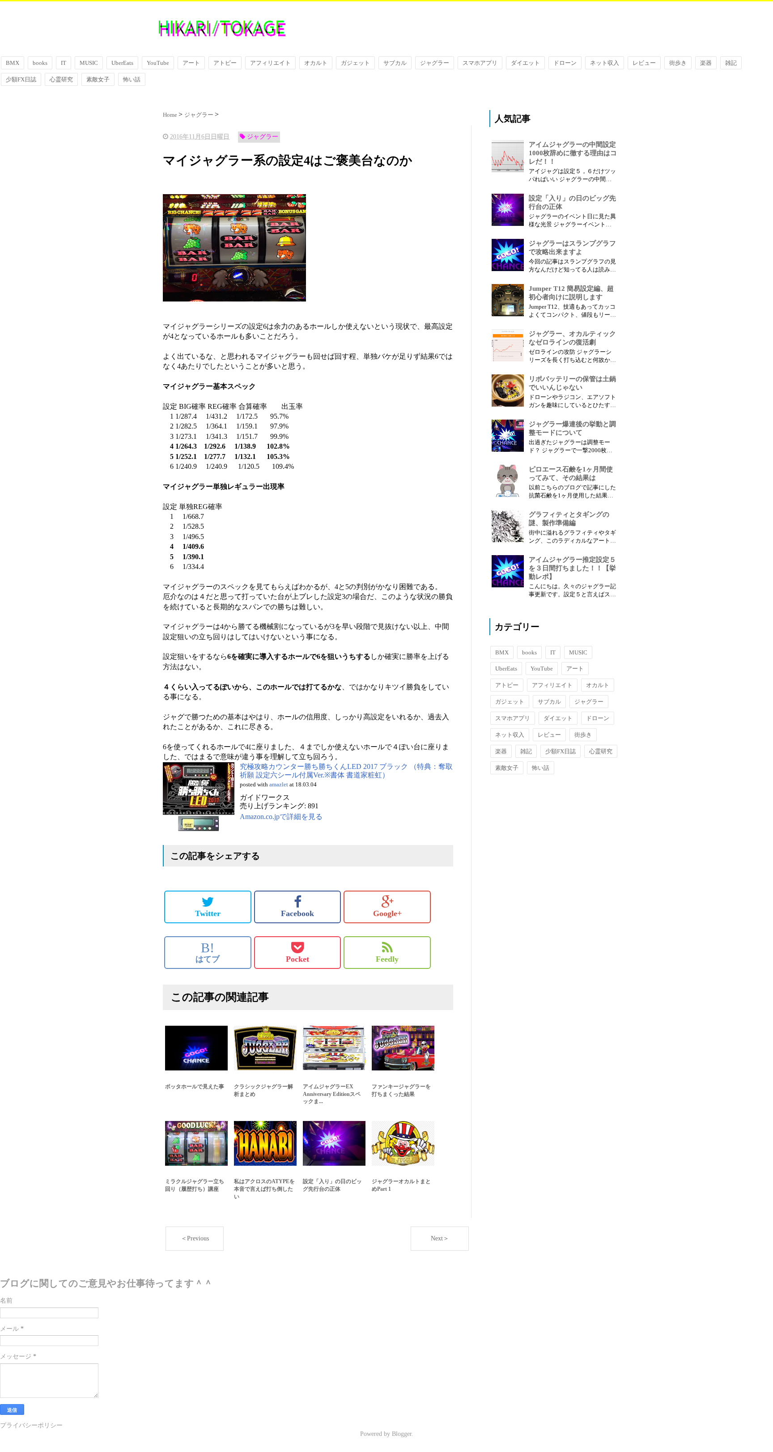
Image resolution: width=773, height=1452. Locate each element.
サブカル (395, 62)
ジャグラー (434, 62)
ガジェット (355, 62)
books (40, 62)
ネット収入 (604, 62)
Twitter (208, 913)
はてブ (207, 952)
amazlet (278, 784)
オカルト (315, 62)
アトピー (225, 62)
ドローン (565, 62)
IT (63, 62)
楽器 (706, 62)
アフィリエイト (270, 62)
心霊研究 (61, 79)
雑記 (731, 62)
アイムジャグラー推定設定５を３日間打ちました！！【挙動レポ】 (572, 568)
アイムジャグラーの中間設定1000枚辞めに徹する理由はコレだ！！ (573, 153)
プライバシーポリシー (31, 1425)
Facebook (297, 913)
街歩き (678, 62)
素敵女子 (98, 79)
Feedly (387, 959)
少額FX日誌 (21, 79)
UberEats (122, 62)
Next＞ (440, 1238)
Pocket (297, 959)
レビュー (644, 62)
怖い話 (131, 79)
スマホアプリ (480, 62)
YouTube (158, 62)
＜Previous (195, 1238)
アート (191, 62)
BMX (12, 62)
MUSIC (89, 62)
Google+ (387, 913)
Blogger (402, 1434)
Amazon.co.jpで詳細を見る (281, 816)
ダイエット (525, 62)
